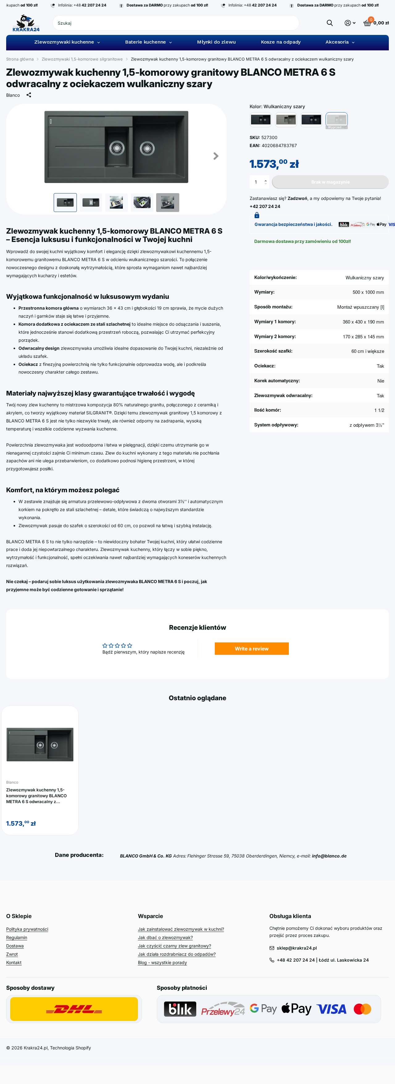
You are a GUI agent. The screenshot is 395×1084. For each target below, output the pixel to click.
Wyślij (329, 23)
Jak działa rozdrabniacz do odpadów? (177, 954)
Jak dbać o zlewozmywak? (165, 937)
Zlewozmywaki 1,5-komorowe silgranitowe (82, 59)
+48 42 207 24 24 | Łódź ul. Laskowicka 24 (323, 960)
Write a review (252, 649)
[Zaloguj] (350, 23)
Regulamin (16, 937)
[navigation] (65, 202)
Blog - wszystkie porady (162, 962)
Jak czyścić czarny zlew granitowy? (174, 945)
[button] (267, 177)
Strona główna (20, 59)
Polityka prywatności (27, 929)
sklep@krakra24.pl (297, 948)
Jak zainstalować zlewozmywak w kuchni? (181, 929)
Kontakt (14, 962)
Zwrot (12, 954)
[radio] (261, 119)
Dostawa (15, 945)
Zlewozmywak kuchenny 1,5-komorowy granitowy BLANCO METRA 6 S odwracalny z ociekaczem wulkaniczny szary (37, 795)
